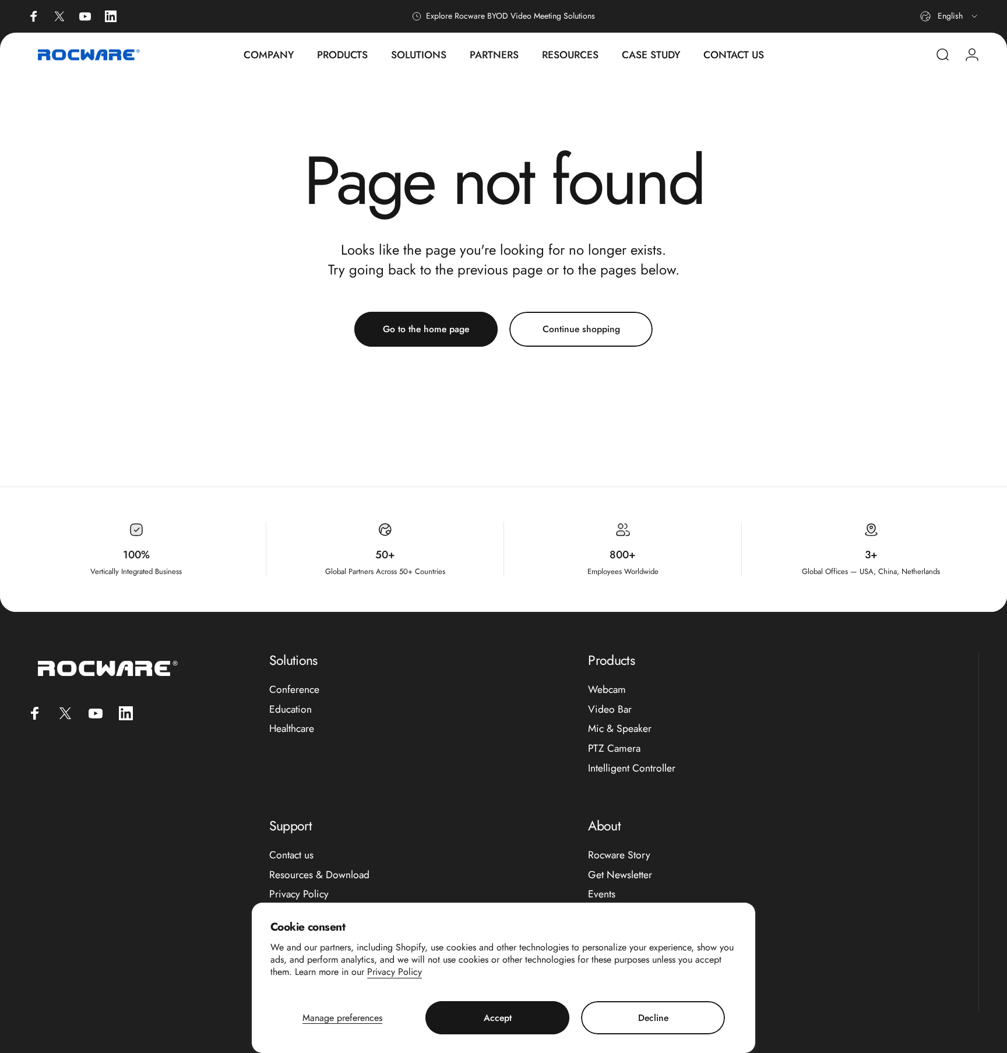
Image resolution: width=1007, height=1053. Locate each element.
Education (290, 709)
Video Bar (610, 709)
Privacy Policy (394, 971)
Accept (498, 1017)
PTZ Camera (614, 749)
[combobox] (949, 16)
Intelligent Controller (631, 768)
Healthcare (291, 729)
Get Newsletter (620, 875)
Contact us (291, 855)
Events (601, 895)
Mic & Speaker (620, 729)
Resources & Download (319, 875)
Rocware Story (619, 855)
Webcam (607, 690)
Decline (653, 1017)
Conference (294, 690)
